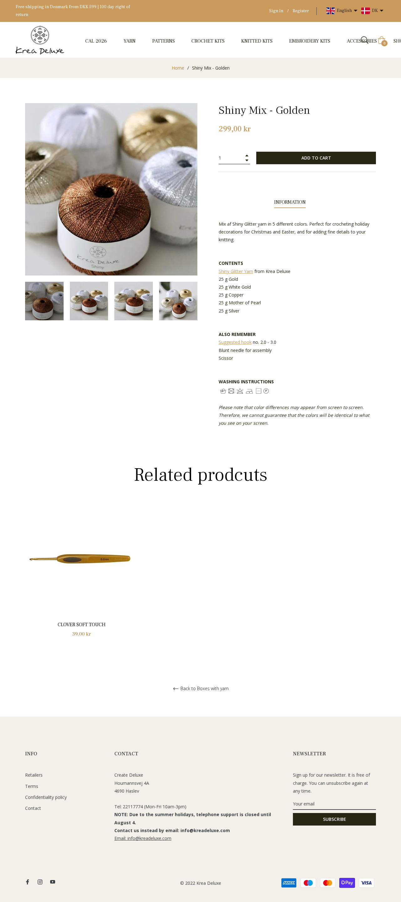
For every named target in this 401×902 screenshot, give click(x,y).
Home (178, 68)
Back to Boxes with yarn (204, 688)
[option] (81, 576)
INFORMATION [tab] (290, 202)
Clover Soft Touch (82, 624)
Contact (33, 808)
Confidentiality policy (46, 797)
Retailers (34, 775)
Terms (31, 786)
